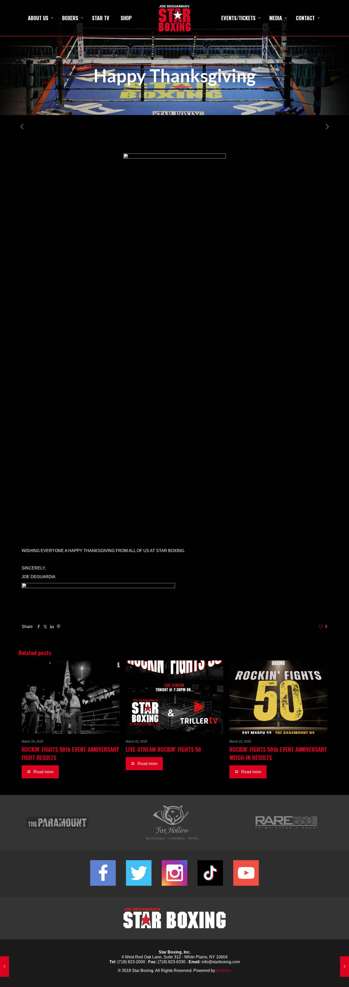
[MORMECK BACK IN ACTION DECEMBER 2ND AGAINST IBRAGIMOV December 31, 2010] (344, 966)
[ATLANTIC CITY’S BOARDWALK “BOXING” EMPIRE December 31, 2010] (4, 966)
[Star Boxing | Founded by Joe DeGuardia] (174, 18)
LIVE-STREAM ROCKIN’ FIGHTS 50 (163, 749)
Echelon (223, 970)
